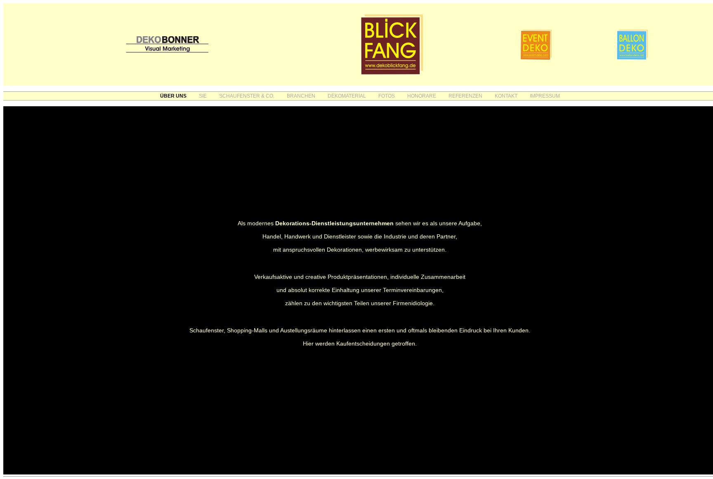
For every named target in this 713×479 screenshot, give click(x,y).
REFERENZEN (465, 96)
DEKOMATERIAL (347, 96)
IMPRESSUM (545, 96)
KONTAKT (506, 96)
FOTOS (386, 96)
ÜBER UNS (173, 96)
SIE (203, 96)
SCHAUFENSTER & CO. (246, 96)
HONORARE (421, 96)
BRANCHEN (301, 96)
